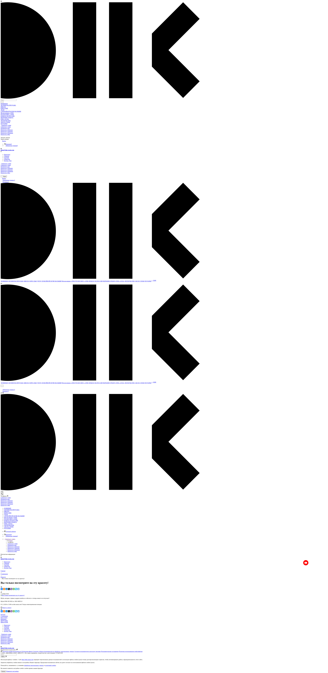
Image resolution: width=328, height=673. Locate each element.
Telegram (6, 156)
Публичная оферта (27, 651)
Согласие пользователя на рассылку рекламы (87, 651)
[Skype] (16, 589)
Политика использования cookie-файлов (130, 651)
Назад (11, 540)
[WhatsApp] (14, 589)
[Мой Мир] (6, 589)
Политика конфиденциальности (12, 651)
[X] (9, 589)
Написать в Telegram (7, 130)
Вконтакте (7, 154)
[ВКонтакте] (2, 589)
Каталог (3, 614)
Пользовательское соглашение (110, 651)
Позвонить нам (5, 128)
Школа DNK (4, 622)
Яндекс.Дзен (8, 160)
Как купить (4, 617)
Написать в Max (5, 134)
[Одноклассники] (4, 589)
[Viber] (11, 589)
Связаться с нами (6, 125)
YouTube (6, 157)
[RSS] (1, 592)
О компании (4, 616)
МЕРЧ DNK (4, 620)
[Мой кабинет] (1, 388)
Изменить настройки (12, 671)
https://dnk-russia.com (27, 659)
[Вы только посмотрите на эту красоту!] (13, 595)
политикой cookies (50, 665)
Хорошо (3, 671)
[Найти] (2, 102)
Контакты (3, 619)
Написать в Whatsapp (7, 133)
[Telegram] (18, 589)
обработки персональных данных (34, 665)
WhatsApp (7, 159)
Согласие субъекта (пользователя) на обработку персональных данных (53, 651)
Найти (2, 656)
